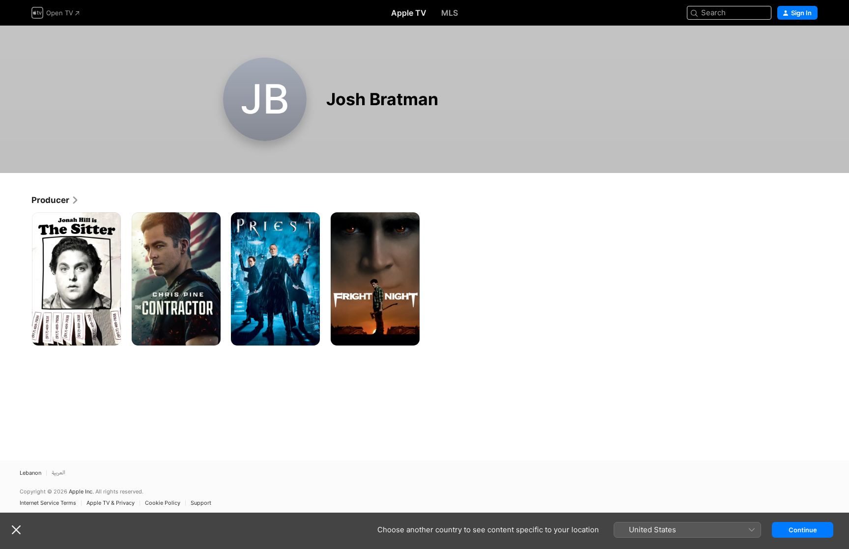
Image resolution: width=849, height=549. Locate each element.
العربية (58, 473)
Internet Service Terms (48, 503)
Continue (803, 530)
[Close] (16, 529)
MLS (449, 13)
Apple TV (408, 13)
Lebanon (30, 473)
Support (201, 503)
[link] (55, 200)
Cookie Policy (162, 503)
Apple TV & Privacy (110, 503)
